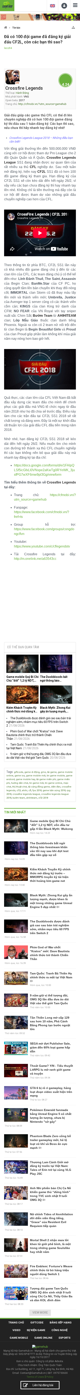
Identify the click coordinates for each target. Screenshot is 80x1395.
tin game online (53, 783)
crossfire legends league (26, 794)
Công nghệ (59, 1330)
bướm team (19, 798)
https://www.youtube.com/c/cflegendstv (42, 546)
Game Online (43, 1337)
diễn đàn (56, 786)
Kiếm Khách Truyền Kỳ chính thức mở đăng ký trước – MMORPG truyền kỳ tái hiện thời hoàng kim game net (21, 709)
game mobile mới (36, 775)
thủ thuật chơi (19, 786)
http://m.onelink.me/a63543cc (35, 558)
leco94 (8, 48)
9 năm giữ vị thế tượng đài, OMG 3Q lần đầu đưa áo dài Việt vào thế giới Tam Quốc (49, 999)
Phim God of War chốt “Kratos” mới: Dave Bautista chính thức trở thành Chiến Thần (34, 735)
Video (16, 1330)
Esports (64, 1337)
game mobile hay (25, 779)
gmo (43, 772)
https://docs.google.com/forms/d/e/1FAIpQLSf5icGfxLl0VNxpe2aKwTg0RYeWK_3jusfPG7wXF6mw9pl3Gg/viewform (44, 470)
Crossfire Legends (24, 88)
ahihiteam (31, 798)
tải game (52, 772)
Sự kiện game (36, 1330)
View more (40, 1312)
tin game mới (36, 783)
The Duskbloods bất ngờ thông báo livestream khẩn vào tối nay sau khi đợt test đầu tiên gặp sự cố (56, 678)
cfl (30, 790)
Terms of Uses (35, 1376)
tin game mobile (56, 775)
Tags (9, 771)
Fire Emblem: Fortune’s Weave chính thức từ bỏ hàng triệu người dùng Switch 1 (51, 1270)
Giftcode (36, 1322)
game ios (20, 775)
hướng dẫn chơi (19, 783)
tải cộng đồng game (39, 786)
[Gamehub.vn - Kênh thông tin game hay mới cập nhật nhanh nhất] (7, 5)
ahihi (24, 790)
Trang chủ (16, 1322)
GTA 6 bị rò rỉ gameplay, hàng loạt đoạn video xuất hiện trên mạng (51, 1091)
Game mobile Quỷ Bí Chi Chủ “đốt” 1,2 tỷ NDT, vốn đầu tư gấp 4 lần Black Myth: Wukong (22, 678)
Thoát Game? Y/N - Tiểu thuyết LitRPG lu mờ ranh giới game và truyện (51, 1069)
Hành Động (22, 92)
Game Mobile (19, 1337)
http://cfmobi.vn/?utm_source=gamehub (42, 104)
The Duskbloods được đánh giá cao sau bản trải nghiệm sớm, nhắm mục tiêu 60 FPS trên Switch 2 (38, 722)
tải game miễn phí (46, 779)
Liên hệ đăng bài (43, 1385)
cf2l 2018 (43, 798)
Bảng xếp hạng (61, 1322)
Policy (49, 1376)
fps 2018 (36, 790)
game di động (32, 772)
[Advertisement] (40, 607)
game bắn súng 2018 (54, 790)
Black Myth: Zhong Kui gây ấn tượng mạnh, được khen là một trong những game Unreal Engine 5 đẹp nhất (55, 709)
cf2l (19, 790)
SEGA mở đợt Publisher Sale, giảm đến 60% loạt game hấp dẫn (50, 1047)
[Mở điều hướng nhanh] (73, 27)
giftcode (18, 772)
